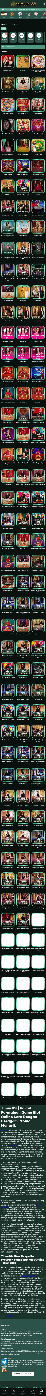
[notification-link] (43, 4)
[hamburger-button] (2, 4)
